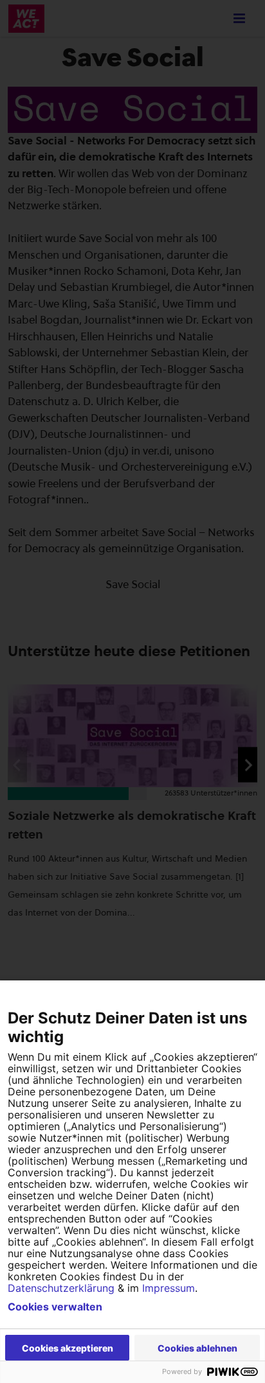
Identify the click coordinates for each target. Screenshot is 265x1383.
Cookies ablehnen (197, 1348)
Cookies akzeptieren (67, 1348)
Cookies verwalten (55, 1306)
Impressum (168, 1288)
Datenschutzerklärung (61, 1288)
